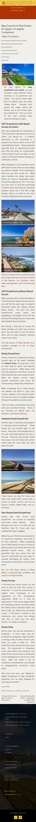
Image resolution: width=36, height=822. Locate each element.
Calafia (12, 504)
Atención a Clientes (11, 768)
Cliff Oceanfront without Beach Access (12, 44)
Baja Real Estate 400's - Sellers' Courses (17, 725)
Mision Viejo (24, 410)
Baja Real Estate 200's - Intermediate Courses (15, 718)
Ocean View (4, 60)
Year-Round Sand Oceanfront (9, 53)
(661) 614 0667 (16, 7)
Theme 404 (22, 813)
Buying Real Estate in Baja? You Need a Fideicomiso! (9, 698)
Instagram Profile (20, 817)
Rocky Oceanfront (6, 47)
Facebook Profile (15, 817)
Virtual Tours (9, 734)
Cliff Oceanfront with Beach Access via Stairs (14, 40)
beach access (10, 691)
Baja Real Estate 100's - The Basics (16, 714)
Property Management (12, 746)
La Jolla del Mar (14, 572)
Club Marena (9, 280)
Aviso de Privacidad (11, 761)
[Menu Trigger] (3, 3)
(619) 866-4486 (16, 10)
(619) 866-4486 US (10, 794)
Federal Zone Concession (13, 187)
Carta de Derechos (11, 765)
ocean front (18, 691)
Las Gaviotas (22, 280)
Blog (7, 737)
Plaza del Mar (24, 342)
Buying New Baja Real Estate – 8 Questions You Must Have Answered (27, 699)
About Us (8, 749)
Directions (9, 752)
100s (3, 691)
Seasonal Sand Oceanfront (9, 50)
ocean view (25, 691)
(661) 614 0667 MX (9, 791)
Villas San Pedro (16, 659)
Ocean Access (5, 57)
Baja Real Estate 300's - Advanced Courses (18, 722)
